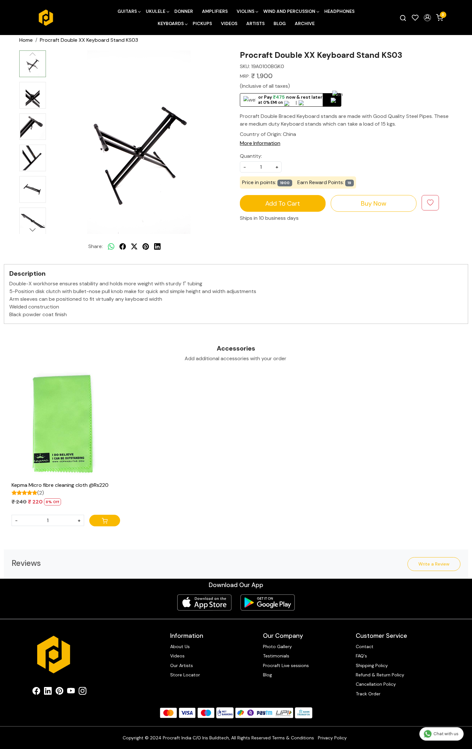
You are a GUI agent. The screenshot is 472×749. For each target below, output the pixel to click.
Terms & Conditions (293, 738)
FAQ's (361, 656)
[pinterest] (146, 246)
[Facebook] (36, 692)
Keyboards (171, 23)
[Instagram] (82, 692)
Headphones (339, 11)
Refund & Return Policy (380, 675)
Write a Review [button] (434, 564)
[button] (427, 17)
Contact (364, 646)
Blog (280, 23)
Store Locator (185, 675)
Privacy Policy (332, 738)
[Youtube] (71, 692)
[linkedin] (157, 246)
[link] (403, 18)
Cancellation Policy (376, 684)
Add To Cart (282, 203)
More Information (260, 143)
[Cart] (104, 520)
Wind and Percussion (289, 11)
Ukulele (155, 11)
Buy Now (373, 203)
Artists (255, 23)
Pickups (202, 23)
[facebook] (122, 246)
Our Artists (181, 665)
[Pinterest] (59, 692)
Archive (305, 23)
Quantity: (251, 156)
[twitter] (134, 246)
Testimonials (276, 656)
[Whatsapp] (111, 246)
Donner (183, 11)
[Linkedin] (48, 692)
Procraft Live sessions (286, 665)
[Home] (46, 17)
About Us (180, 646)
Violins (245, 11)
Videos (229, 23)
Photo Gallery (277, 646)
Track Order (368, 694)
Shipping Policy (372, 665)
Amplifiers (215, 11)
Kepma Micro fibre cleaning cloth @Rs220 (60, 485)
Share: (95, 246)
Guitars (127, 11)
